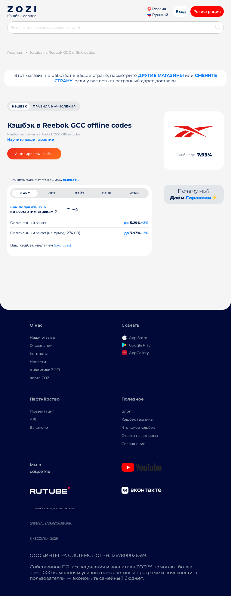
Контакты (39, 353)
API (33, 419)
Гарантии (198, 198)
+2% (145, 222)
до (126, 222)
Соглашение (133, 443)
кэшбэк (19, 106)
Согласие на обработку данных (51, 523)
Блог (126, 411)
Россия (158, 9)
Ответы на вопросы (140, 435)
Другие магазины (161, 75)
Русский (159, 15)
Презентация (42, 411)
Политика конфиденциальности (52, 508)
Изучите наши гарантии (30, 139)
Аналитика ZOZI (45, 370)
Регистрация (207, 11)
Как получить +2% (33, 209)
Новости (38, 361)
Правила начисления (54, 106)
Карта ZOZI (40, 378)
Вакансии (39, 427)
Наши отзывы (42, 337)
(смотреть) (62, 245)
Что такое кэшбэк (138, 427)
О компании (41, 345)
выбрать (71, 180)
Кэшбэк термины (137, 419)
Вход (181, 11)
